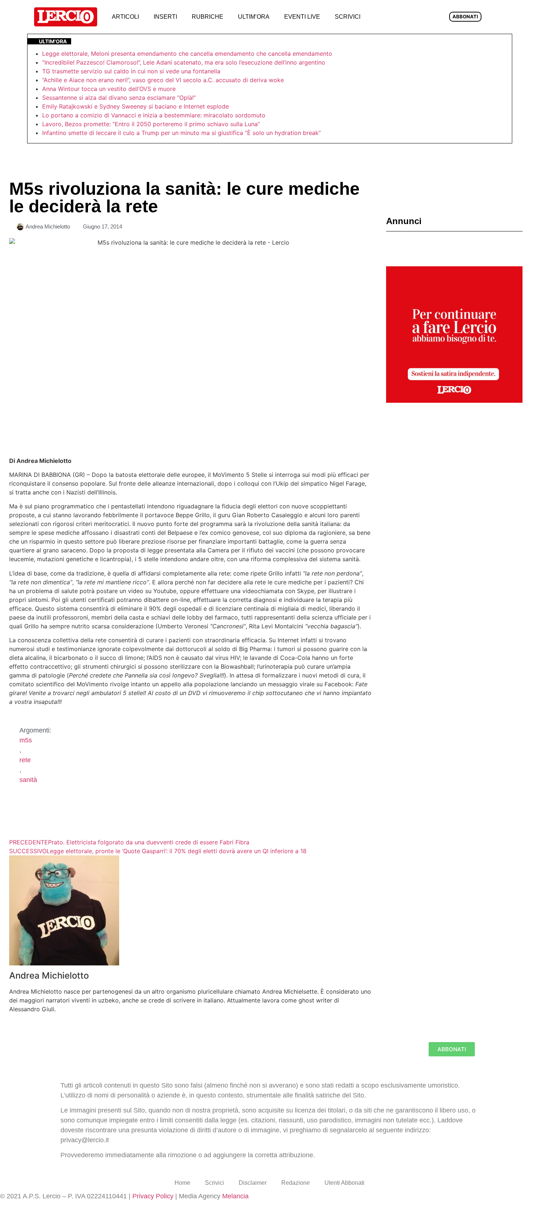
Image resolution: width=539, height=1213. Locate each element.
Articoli (125, 17)
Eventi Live (302, 17)
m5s (25, 740)
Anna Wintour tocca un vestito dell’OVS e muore (109, 88)
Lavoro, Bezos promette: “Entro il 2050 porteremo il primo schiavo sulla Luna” (151, 124)
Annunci (404, 221)
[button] (379, 17)
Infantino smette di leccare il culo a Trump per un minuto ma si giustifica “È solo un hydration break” (181, 132)
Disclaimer (253, 1183)
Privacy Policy (152, 1196)
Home (182, 1183)
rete (25, 760)
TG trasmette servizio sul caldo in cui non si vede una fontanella (131, 71)
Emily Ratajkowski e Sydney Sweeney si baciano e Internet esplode (135, 106)
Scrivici (347, 17)
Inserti (165, 17)
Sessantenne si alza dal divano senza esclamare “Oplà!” (119, 97)
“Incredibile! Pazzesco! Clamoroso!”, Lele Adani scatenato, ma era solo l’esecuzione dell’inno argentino (183, 62)
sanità (28, 779)
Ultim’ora (254, 17)
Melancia (235, 1196)
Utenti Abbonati (344, 1183)
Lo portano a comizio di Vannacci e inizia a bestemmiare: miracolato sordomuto (154, 115)
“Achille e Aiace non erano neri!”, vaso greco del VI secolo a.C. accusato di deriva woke (163, 80)
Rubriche (207, 17)
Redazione (295, 1183)
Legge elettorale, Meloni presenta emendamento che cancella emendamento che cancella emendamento (187, 53)
